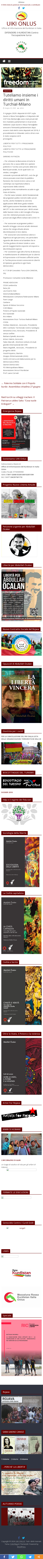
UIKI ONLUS (21, 23)
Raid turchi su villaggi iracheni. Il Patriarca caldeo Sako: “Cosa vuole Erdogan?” (18, 400)
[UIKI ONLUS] (4, 61)
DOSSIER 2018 (7, 792)
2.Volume (15, 1459)
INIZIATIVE (7, 91)
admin (22, 108)
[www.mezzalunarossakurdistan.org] (9, 1256)
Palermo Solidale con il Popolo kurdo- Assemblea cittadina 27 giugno (20, 385)
